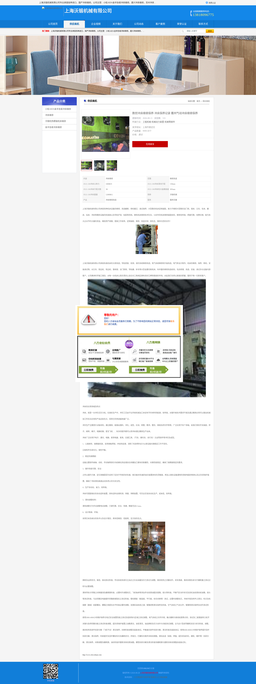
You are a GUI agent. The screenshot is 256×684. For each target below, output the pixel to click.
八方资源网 (138, 677)
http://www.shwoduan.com (92, 655)
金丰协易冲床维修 (53, 127)
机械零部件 (170, 122)
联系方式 (203, 24)
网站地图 (163, 677)
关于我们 (117, 24)
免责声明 (146, 677)
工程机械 (147, 122)
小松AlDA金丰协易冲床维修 (58, 109)
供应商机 (74, 24)
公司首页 (53, 24)
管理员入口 (155, 677)
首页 (198, 101)
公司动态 (139, 24)
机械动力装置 (158, 122)
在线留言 (150, 144)
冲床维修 (49, 115)
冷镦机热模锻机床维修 (55, 121)
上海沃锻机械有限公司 (149, 673)
